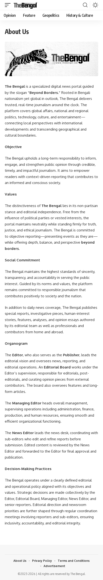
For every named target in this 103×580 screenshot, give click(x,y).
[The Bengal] (25, 5)
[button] (9, 5)
